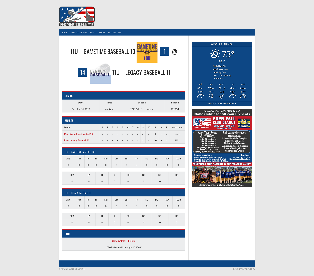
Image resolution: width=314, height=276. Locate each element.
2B (116, 158)
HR (136, 158)
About (102, 32)
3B (126, 158)
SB (146, 158)
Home (64, 32)
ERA (72, 175)
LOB (178, 158)
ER (128, 175)
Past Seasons (114, 32)
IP (89, 175)
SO (167, 158)
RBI (106, 158)
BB (156, 158)
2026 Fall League (78, 32)
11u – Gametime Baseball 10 (78, 133)
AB (79, 158)
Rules (93, 32)
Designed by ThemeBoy (244, 269)
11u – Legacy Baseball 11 (76, 140)
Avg (68, 158)
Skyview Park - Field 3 (123, 240)
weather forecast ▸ (222, 103)
